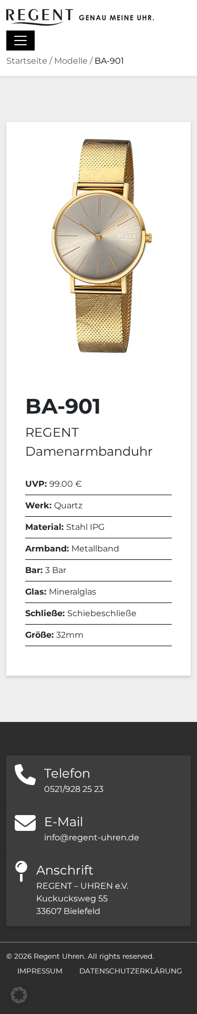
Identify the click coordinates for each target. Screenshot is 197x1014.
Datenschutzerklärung (130, 971)
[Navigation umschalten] (20, 41)
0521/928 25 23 (73, 789)
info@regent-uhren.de (91, 837)
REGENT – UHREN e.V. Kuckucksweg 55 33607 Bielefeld (82, 898)
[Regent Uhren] (80, 17)
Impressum (40, 971)
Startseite (26, 61)
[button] (19, 995)
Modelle (71, 61)
